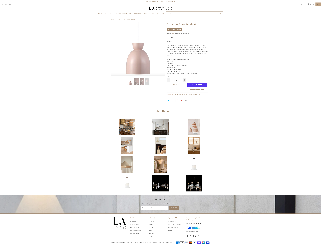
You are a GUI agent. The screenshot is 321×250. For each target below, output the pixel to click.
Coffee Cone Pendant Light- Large (127, 164)
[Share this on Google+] (181, 100)
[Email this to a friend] (186, 100)
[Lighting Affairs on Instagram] (193, 236)
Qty (168, 76)
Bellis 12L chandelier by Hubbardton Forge (194, 183)
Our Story (151, 221)
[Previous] (114, 49)
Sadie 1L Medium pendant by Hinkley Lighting (127, 127)
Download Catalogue (192, 231)
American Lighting (124, 13)
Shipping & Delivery (135, 230)
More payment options (197, 89)
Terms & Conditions (135, 224)
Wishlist (160, 13)
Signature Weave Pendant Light (127, 145)
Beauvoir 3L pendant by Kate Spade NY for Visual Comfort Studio (194, 164)
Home (100, 13)
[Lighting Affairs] (160, 8)
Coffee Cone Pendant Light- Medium (194, 145)
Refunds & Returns (135, 227)
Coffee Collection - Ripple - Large (160, 145)
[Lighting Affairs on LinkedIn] (196, 236)
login (172, 33)
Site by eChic (157, 242)
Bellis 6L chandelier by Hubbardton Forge (160, 183)
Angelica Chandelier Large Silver (160, 164)
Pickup (151, 227)
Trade (145, 13)
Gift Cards (151, 233)
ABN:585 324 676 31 (135, 233)
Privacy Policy (133, 221)
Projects (138, 13)
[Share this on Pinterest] (177, 100)
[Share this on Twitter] (168, 100)
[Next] (162, 49)
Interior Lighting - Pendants (192, 94)
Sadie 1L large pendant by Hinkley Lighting (160, 127)
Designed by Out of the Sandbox (144, 242)
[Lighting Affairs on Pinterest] (190, 236)
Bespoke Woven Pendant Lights (194, 127)
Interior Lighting (178, 94)
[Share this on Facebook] (173, 100)
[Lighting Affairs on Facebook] (187, 236)
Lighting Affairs (119, 242)
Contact (152, 13)
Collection (109, 13)
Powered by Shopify (167, 242)
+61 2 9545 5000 (6, 4)
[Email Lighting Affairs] (199, 236)
